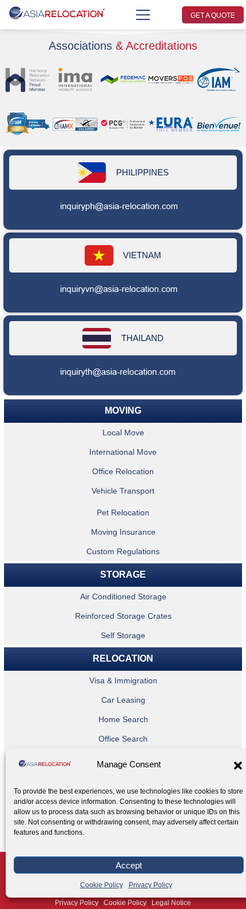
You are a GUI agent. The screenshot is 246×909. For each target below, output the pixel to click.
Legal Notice (171, 903)
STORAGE (123, 574)
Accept (129, 865)
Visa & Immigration (123, 680)
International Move (123, 451)
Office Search (123, 738)
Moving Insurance (123, 531)
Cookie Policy (101, 885)
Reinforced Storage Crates (123, 615)
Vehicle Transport (123, 490)
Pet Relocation (123, 512)
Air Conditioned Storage (123, 596)
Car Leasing (123, 699)
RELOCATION (123, 658)
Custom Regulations (123, 551)
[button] (238, 765)
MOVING (123, 410)
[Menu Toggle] (143, 14)
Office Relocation (123, 471)
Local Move (123, 432)
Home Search (123, 719)
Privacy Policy (150, 885)
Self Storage (123, 635)
